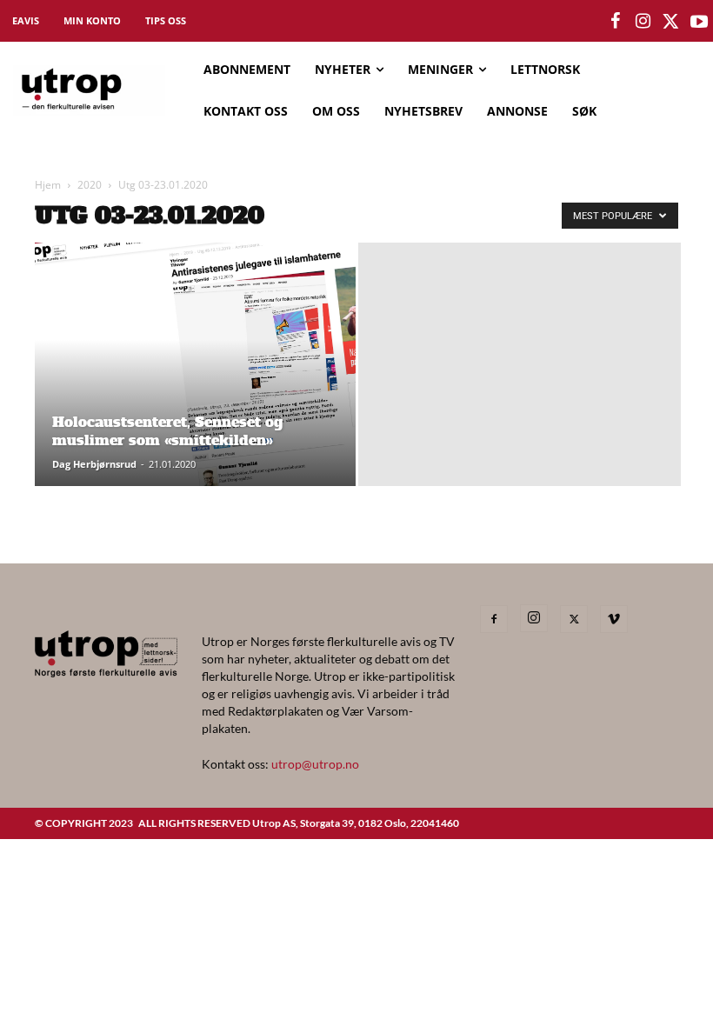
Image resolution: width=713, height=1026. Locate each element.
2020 (89, 184)
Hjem (48, 184)
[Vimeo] (614, 619)
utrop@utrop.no (315, 763)
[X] (574, 619)
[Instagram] (534, 618)
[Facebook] (494, 619)
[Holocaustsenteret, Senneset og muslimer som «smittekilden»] (195, 375)
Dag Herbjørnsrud (94, 463)
